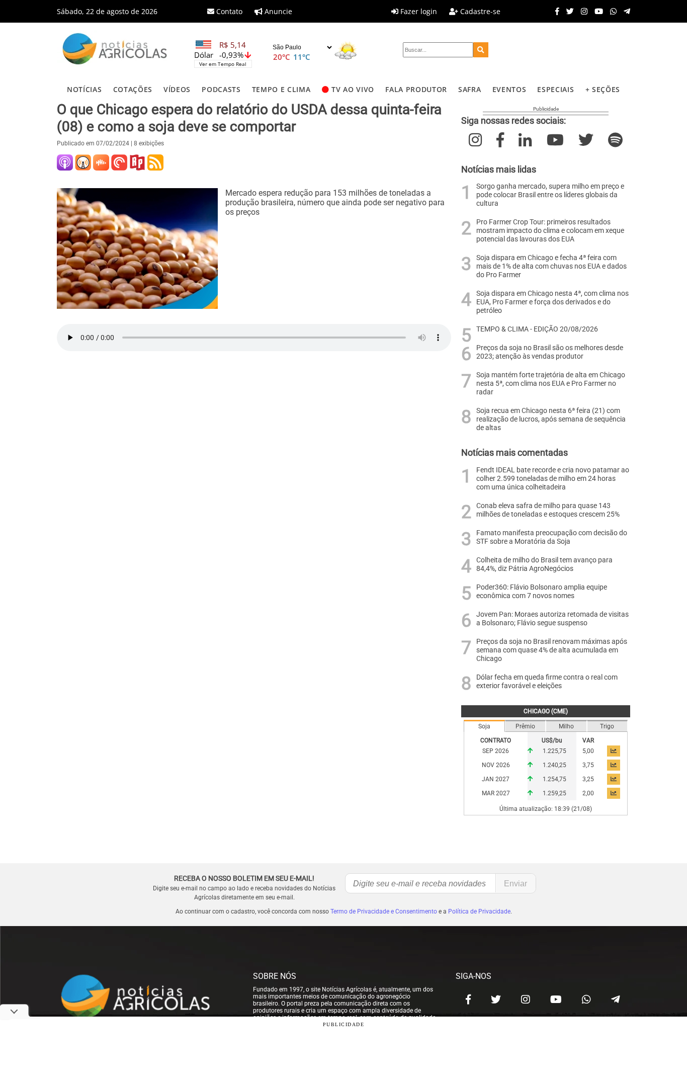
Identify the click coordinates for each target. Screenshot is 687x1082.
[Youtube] (596, 11)
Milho (566, 726)
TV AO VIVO (352, 89)
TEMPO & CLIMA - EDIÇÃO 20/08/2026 (537, 329)
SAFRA (469, 89)
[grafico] (613, 751)
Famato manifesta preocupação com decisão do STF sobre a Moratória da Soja (551, 537)
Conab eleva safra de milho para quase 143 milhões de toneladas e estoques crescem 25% (548, 510)
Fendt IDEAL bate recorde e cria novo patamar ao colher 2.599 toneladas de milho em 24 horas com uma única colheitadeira (552, 478)
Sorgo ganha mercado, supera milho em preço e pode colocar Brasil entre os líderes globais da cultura (550, 195)
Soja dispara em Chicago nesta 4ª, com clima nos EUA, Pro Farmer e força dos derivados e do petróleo (552, 302)
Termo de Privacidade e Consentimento (383, 911)
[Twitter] (567, 11)
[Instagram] (581, 11)
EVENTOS (509, 89)
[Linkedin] (525, 140)
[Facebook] (554, 11)
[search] (480, 49)
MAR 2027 (496, 793)
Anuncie (277, 11)
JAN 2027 (495, 779)
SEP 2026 (495, 751)
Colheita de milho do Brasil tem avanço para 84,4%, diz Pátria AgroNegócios (544, 564)
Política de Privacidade (479, 911)
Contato (228, 11)
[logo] (145, 997)
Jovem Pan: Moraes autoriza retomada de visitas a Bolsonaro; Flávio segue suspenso (552, 618)
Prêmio (525, 726)
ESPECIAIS (555, 89)
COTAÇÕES (132, 89)
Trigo (607, 726)
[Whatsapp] (611, 11)
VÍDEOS (177, 89)
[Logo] (115, 50)
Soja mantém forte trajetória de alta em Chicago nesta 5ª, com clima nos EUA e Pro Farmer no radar (550, 383)
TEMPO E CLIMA (281, 89)
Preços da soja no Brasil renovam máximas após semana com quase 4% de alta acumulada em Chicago (551, 650)
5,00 (588, 751)
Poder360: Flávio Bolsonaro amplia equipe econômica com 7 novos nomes (541, 591)
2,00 (588, 793)
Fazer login (417, 11)
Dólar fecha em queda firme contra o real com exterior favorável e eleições (547, 681)
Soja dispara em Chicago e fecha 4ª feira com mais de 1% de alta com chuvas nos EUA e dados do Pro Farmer (551, 266)
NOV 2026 (496, 765)
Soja (484, 726)
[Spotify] (615, 140)
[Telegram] (624, 11)
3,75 (588, 765)
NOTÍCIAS (84, 89)
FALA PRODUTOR (416, 89)
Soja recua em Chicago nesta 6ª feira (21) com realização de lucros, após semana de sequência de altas (551, 419)
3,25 (588, 779)
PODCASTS (221, 89)
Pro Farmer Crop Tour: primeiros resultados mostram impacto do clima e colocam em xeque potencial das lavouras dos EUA (550, 230)
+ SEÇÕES (602, 89)
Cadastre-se (479, 11)
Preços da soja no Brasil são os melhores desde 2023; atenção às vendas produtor (549, 352)
